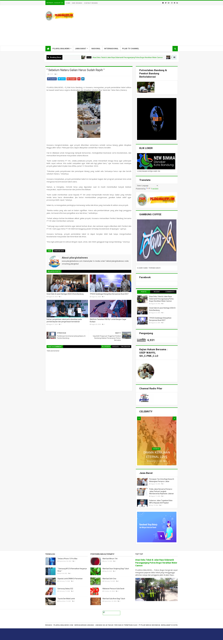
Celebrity (156, 449)
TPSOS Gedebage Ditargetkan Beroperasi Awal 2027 (109, 294)
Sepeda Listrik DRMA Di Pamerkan (70, 579)
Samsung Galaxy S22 (65, 589)
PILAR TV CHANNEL (130, 49)
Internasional (111, 49)
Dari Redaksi (77, 3)
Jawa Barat (80, 49)
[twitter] (166, 3)
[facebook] (163, 3)
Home (68, 3)
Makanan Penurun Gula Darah (113, 589)
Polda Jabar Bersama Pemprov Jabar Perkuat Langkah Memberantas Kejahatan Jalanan (161, 491)
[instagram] (172, 3)
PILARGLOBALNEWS (61, 49)
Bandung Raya (151, 57)
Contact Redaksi (91, 3)
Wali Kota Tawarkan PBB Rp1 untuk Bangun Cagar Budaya (108, 320)
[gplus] (168, 3)
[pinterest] (174, 3)
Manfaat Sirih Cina (109, 579)
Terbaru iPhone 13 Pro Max (67, 559)
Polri (63, 57)
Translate (154, 188)
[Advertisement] (135, 25)
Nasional (96, 49)
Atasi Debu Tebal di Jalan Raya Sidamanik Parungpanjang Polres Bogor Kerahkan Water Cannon (102, 57)
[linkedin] (177, 3)
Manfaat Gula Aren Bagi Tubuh (114, 599)
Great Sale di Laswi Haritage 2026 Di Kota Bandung (65, 294)
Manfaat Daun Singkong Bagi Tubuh (116, 569)
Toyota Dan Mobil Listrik (66, 599)
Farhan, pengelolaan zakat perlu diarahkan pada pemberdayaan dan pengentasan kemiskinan (64, 320)
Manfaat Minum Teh (110, 559)
